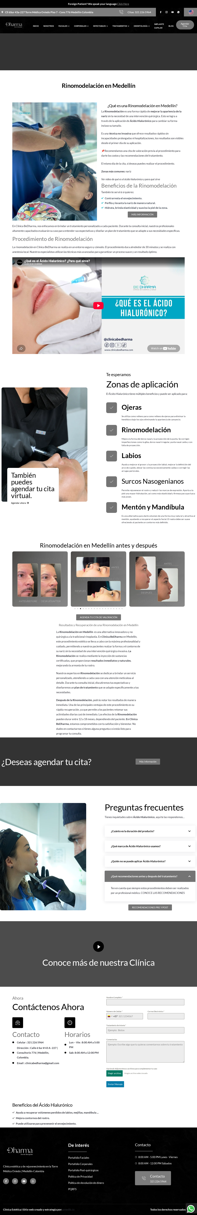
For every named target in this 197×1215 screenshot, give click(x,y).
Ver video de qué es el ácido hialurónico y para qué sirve (130, 179)
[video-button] (98, 946)
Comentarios (111, 1039)
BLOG (171, 26)
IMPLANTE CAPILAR (159, 26)
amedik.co (68, 1209)
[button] (74, 608)
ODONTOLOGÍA (141, 26)
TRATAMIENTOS (119, 26)
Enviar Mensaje (115, 1084)
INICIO (36, 26)
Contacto (143, 1144)
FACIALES (62, 26)
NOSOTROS (48, 26)
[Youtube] (24, 1181)
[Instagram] (15, 1181)
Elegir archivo (114, 1073)
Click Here (123, 4)
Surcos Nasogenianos (153, 481)
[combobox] (112, 1016)
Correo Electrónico (156, 1011)
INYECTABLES (99, 26)
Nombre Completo (114, 997)
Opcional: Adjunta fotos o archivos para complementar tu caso (131, 1068)
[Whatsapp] (33, 1181)
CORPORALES (80, 26)
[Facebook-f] (6, 1181)
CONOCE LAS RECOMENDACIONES (163, 892)
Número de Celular (114, 1011)
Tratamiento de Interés (116, 1025)
